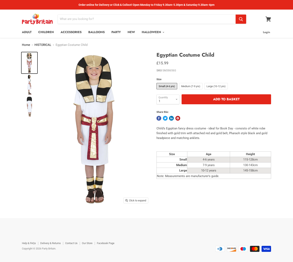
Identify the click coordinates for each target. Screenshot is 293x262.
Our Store (87, 243)
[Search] (241, 19)
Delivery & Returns (50, 243)
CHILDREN (46, 32)
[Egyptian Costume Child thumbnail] (29, 62)
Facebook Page (105, 243)
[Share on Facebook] (158, 118)
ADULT (26, 32)
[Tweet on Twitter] (165, 118)
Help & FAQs (29, 243)
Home (26, 45)
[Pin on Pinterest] (177, 118)
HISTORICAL (42, 45)
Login (266, 32)
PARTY (116, 32)
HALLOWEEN (152, 32)
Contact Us (71, 243)
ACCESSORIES (71, 32)
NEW (131, 32)
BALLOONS (96, 32)
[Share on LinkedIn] (171, 118)
